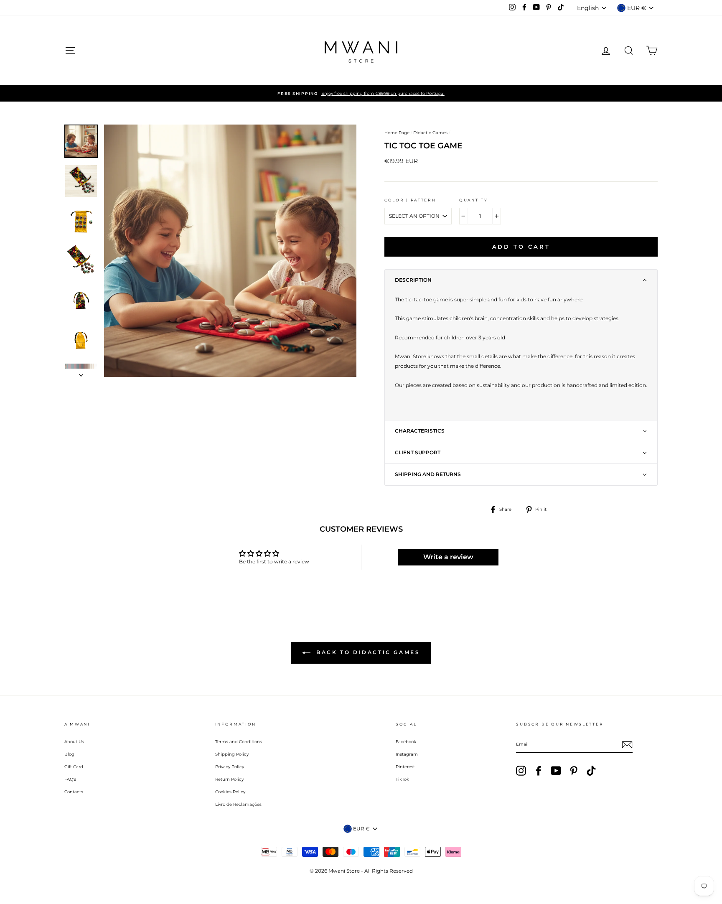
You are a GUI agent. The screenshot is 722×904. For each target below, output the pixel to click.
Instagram (407, 754)
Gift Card (73, 766)
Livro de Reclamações (238, 804)
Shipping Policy (232, 754)
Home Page (396, 132)
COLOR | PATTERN (410, 200)
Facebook (406, 741)
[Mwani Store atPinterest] (574, 771)
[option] (361, 93)
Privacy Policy (229, 766)
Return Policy (229, 779)
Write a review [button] (448, 557)
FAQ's (70, 779)
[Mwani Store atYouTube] (556, 771)
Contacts (73, 792)
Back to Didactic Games (367, 652)
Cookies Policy (230, 792)
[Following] (81, 373)
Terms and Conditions (238, 741)
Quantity (473, 200)
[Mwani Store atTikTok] (591, 771)
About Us (74, 741)
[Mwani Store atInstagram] (521, 771)
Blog (69, 754)
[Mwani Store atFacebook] (539, 771)
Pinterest (405, 766)
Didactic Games (430, 132)
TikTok (402, 779)
